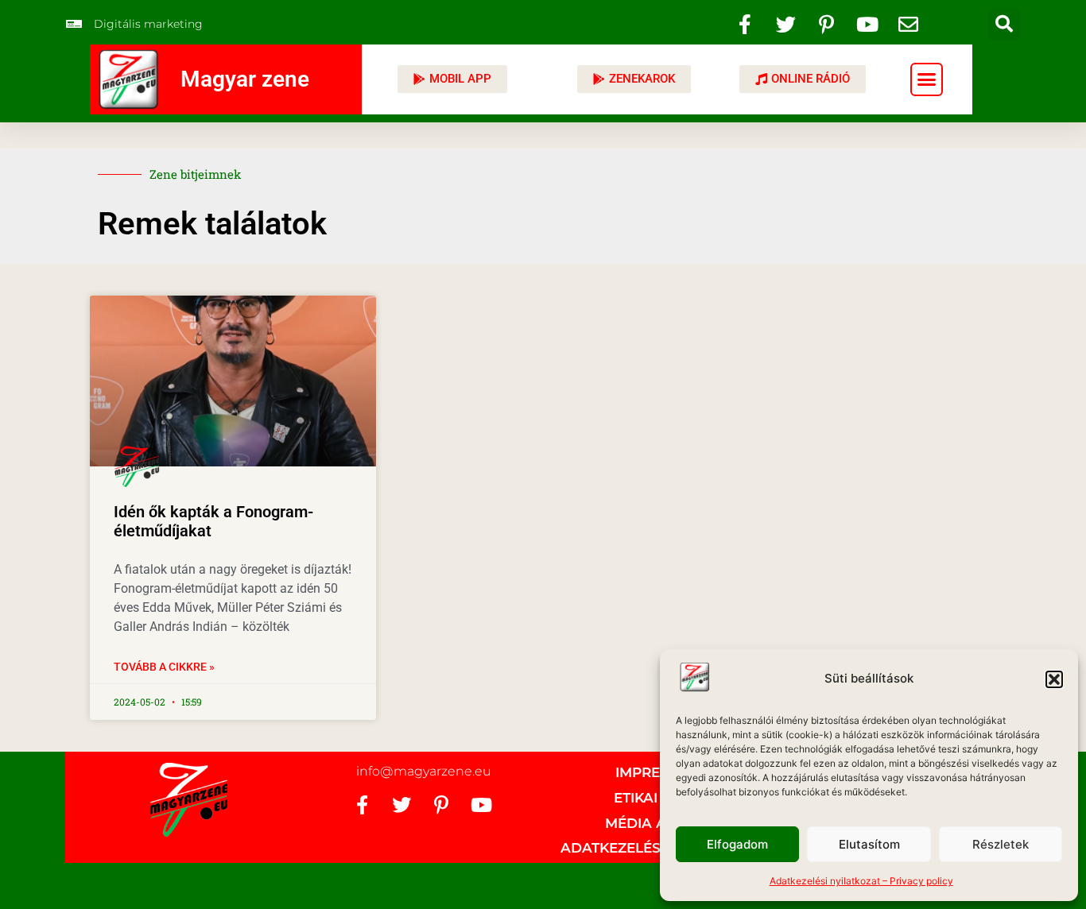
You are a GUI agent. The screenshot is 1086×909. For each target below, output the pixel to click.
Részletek (1000, 844)
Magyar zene (244, 79)
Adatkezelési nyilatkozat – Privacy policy (861, 881)
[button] (1054, 679)
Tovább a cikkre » (164, 666)
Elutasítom (869, 844)
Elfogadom (737, 844)
